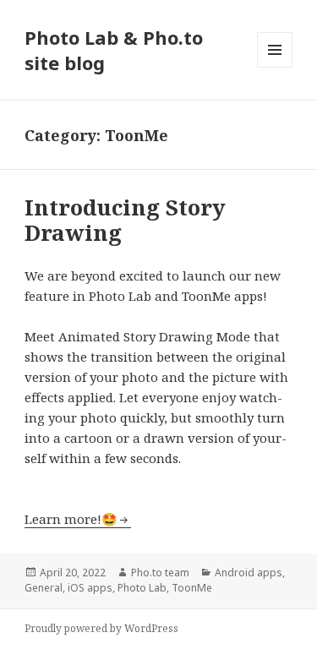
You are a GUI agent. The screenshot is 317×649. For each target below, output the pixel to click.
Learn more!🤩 (71, 518)
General (44, 588)
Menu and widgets (275, 67)
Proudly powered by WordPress (101, 628)
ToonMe (192, 588)
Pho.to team (160, 572)
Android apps (248, 572)
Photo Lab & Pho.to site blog (114, 50)
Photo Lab (142, 588)
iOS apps (90, 588)
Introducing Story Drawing (125, 220)
